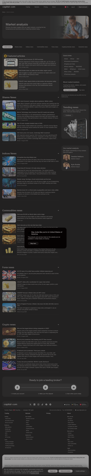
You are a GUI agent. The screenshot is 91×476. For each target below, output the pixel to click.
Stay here (33, 243)
